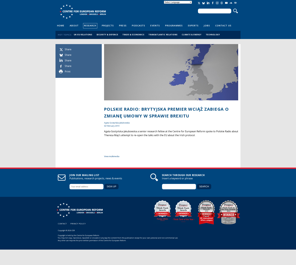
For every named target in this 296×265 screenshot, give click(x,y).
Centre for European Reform (83, 11)
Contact (62, 223)
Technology (213, 34)
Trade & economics (133, 34)
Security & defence (107, 34)
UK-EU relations (83, 34)
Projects (108, 25)
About (74, 25)
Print (67, 71)
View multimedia (111, 156)
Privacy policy (78, 223)
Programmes (174, 25)
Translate (178, 5)
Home (60, 25)
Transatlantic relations (162, 34)
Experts (193, 25)
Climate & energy (191, 34)
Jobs (207, 25)
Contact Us (223, 25)
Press (122, 25)
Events (155, 25)
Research (90, 25)
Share (68, 49)
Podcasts (138, 25)
